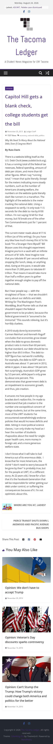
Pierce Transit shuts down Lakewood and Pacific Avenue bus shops (31, 524)
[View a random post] (47, 73)
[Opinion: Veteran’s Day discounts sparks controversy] (26, 608)
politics (41, 135)
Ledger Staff (31, 131)
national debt (33, 135)
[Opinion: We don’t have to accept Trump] (26, 558)
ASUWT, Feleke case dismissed (27, 7)
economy (23, 135)
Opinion (9, 88)
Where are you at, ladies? (30, 505)
